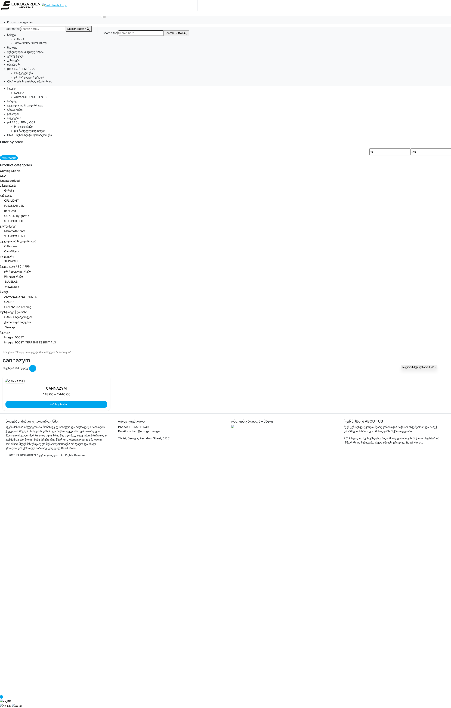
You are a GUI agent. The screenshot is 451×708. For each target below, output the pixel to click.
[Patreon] (155, 445)
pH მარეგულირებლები (29, 77)
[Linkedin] (160, 445)
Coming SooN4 (10, 171)
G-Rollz (9, 190)
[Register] (102, 12)
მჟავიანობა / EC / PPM (15, 266)
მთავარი (8, 352)
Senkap (10, 327)
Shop (19, 352)
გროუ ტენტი (15, 56)
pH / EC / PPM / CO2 (21, 68)
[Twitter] (132, 445)
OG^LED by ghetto (16, 216)
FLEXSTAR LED (14, 205)
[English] (6, 705)
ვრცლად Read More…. (63, 448)
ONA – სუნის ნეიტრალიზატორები (29, 81)
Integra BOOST (14, 337)
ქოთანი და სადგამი (17, 322)
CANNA (19, 39)
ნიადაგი (12, 47)
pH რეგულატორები (17, 271)
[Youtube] (166, 445)
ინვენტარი (14, 64)
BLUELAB (11, 281)
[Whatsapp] (149, 445)
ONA (3, 175)
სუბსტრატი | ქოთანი (13, 312)
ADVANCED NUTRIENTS (30, 43)
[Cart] (108, 17)
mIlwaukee (12, 286)
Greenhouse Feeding (17, 307)
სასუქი (11, 35)
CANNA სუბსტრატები (18, 317)
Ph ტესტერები (23, 73)
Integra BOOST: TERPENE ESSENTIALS (30, 342)
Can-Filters (11, 251)
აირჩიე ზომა (58, 404)
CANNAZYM (56, 388)
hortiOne (10, 211)
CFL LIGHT (11, 200)
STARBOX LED (13, 221)
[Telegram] (143, 445)
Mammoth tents (14, 231)
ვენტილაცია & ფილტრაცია (25, 52)
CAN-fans (10, 246)
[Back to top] (1, 697)
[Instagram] (126, 445)
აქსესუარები (8, 185)
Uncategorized (10, 180)
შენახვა (5, 332)
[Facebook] (121, 445)
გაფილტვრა (9, 157)
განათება (13, 60)
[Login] (109, 12)
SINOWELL (11, 261)
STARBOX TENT (14, 236)
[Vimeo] (172, 445)
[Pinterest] (138, 445)
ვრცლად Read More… (408, 442)
